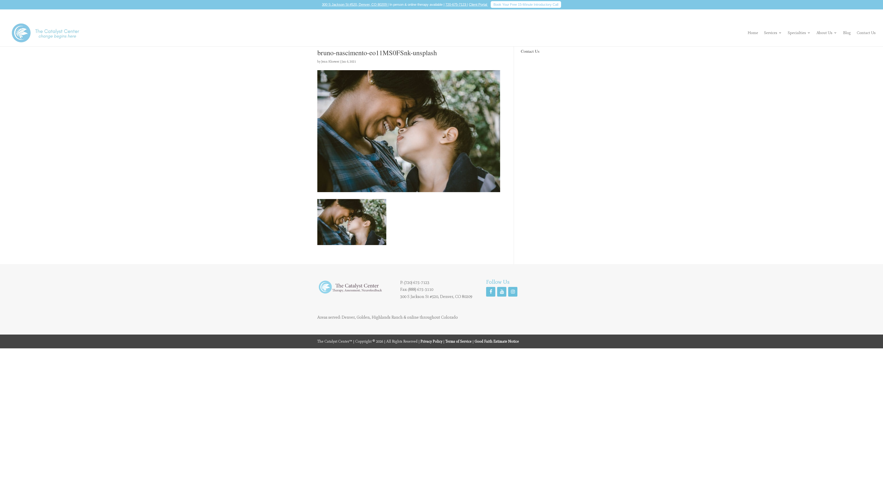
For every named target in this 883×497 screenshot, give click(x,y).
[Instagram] (512, 292)
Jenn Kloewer (330, 62)
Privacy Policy (431, 341)
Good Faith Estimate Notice (497, 341)
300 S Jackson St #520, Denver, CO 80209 (355, 4)
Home (753, 33)
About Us (824, 32)
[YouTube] (501, 292)
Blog (847, 33)
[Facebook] (490, 292)
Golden (363, 317)
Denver (348, 317)
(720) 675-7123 (416, 282)
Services (770, 32)
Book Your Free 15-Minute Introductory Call (525, 4)
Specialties (797, 32)
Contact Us (866, 33)
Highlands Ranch (387, 317)
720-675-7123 (456, 4)
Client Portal (478, 4)
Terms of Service (458, 341)
